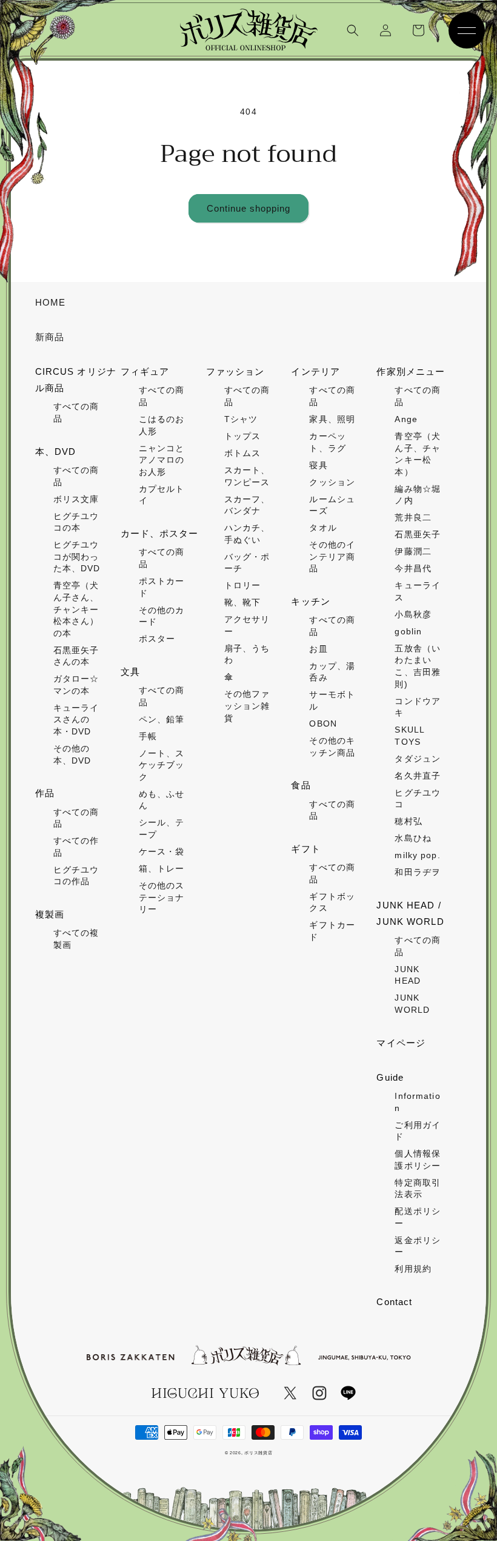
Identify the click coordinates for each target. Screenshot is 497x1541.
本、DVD (55, 451)
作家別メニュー (410, 371)
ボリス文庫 (76, 499)
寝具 (318, 465)
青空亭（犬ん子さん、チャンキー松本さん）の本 (76, 608)
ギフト (305, 849)
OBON (322, 723)
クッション (332, 482)
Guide (390, 1077)
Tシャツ (241, 419)
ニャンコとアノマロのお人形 (162, 460)
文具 (130, 671)
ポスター (157, 638)
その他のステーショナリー (162, 897)
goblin (408, 631)
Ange (406, 419)
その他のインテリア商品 (332, 556)
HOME (50, 302)
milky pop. (417, 855)
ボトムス (242, 453)
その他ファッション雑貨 (247, 705)
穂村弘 (408, 821)
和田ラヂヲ (418, 872)
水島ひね (413, 838)
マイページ (400, 1043)
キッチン (310, 601)
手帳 (148, 736)
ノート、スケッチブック (162, 765)
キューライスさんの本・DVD (76, 719)
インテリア (315, 371)
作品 (45, 793)
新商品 (49, 337)
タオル (322, 527)
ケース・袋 (162, 851)
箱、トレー (162, 868)
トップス (242, 436)
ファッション (235, 371)
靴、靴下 (242, 602)
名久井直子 (418, 776)
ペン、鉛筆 (162, 719)
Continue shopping (248, 208)
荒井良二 (413, 517)
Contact (394, 1302)
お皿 (318, 649)
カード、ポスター (160, 533)
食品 (300, 785)
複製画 (49, 914)
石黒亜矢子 (418, 534)
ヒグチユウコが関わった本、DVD (77, 556)
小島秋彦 (413, 614)
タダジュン (418, 759)
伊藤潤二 (413, 551)
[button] (352, 30)
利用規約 (413, 1269)
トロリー (242, 585)
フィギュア (145, 371)
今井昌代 (413, 568)
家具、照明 (332, 419)
